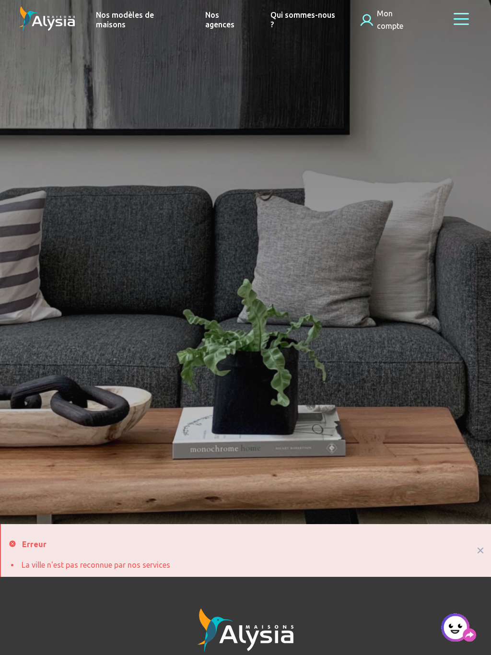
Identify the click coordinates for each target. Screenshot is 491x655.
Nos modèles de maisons (125, 20)
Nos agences (219, 20)
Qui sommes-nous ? (302, 20)
